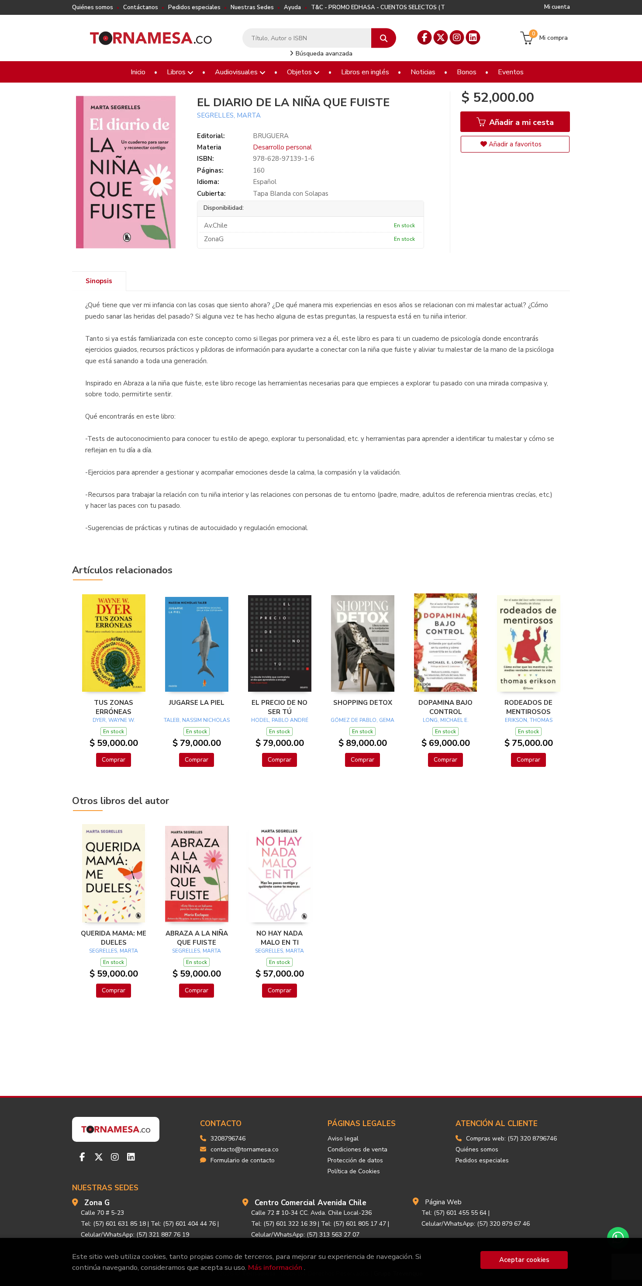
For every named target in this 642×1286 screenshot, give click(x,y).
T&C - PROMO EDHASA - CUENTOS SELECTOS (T (378, 7)
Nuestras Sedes (252, 7)
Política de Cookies (354, 1171)
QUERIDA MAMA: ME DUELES (113, 937)
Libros (177, 72)
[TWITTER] (441, 37)
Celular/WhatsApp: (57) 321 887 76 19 (135, 1235)
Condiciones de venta (357, 1149)
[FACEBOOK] (425, 37)
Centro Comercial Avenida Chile (310, 1203)
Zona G (97, 1203)
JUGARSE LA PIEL (196, 702)
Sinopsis (99, 281)
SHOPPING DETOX (362, 702)
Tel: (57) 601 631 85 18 (113, 1224)
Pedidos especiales (194, 7)
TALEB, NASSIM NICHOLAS (197, 720)
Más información (275, 1267)
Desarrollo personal (282, 147)
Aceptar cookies (524, 1259)
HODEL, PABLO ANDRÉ (279, 720)
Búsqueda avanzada (323, 53)
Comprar (113, 760)
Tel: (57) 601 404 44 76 (183, 1224)
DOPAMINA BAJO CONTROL (445, 707)
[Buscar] (383, 38)
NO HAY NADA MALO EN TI (279, 937)
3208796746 (228, 1138)
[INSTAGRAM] (457, 37)
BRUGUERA (271, 136)
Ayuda (292, 7)
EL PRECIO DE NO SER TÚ (279, 707)
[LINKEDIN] (473, 37)
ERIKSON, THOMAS (528, 720)
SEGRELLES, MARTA (229, 115)
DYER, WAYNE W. (114, 720)
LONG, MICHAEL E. (446, 720)
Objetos (300, 72)
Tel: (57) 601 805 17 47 (353, 1224)
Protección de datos (355, 1160)
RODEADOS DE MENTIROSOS (528, 707)
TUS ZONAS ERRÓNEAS (113, 707)
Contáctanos (140, 7)
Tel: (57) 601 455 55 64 (454, 1213)
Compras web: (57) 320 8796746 (511, 1138)
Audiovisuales (237, 72)
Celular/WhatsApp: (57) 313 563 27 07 (305, 1235)
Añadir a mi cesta (520, 122)
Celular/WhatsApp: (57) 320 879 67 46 (475, 1224)
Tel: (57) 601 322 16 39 (283, 1224)
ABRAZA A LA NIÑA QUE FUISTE (197, 937)
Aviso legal (343, 1138)
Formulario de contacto (243, 1160)
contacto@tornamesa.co (245, 1149)
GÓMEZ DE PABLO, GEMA (362, 720)
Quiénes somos (92, 7)
